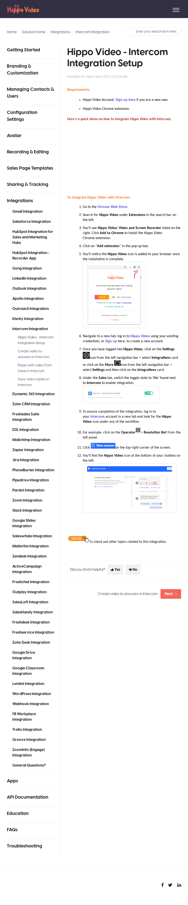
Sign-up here (125, 100)
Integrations (60, 32)
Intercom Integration (92, 32)
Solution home (33, 32)
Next (169, 593)
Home (12, 32)
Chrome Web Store (112, 207)
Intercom (97, 417)
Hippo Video (140, 336)
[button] (176, 9)
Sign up (111, 341)
